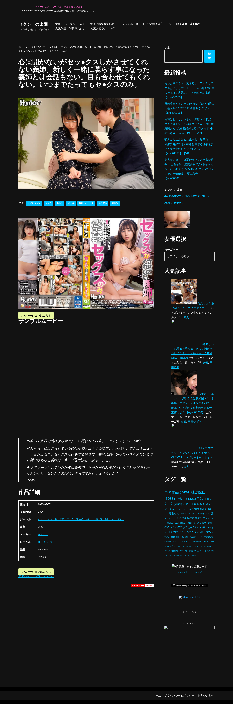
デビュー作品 (187, 532)
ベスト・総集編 (189, 551)
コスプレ (186, 546)
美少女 (173, 504)
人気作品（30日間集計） (70, 28)
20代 (198, 537)
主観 (208, 537)
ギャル (210, 551)
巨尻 (168, 541)
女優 (58, 23)
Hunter (43, 534)
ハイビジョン (34, 203)
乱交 (202, 541)
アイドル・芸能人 (171, 555)
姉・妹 (71, 203)
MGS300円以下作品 (188, 23)
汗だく (183, 555)
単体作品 (177, 492)
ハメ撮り (204, 532)
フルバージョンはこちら (36, 315)
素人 (82, 23)
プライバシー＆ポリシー (179, 695)
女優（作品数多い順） (103, 23)
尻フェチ (192, 555)
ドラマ (176, 527)
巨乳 (204, 498)
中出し (60, 203)
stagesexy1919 (191, 597)
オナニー (201, 551)
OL (194, 541)
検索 (167, 47)
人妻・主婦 (194, 503)
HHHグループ (46, 542)
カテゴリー (171, 249)
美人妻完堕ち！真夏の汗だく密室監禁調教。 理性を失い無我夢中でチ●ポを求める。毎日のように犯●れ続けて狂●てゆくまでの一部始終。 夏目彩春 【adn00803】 (189, 169)
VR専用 (204, 527)
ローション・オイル (201, 546)
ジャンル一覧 (130, 23)
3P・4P (202, 513)
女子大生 (177, 551)
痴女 (200, 508)
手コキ (175, 546)
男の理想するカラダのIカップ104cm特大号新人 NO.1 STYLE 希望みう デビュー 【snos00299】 (189, 108)
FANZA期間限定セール (157, 23)
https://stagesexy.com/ (190, 572)
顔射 (189, 537)
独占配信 (103, 203)
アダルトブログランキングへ (36, 576)
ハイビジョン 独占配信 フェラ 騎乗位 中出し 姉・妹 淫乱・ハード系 (81, 519)
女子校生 (190, 527)
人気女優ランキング (102, 28)
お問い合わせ (206, 695)
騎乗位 (115, 203)
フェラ (48, 203)
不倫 (186, 541)
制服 (180, 537)
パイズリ (200, 523)
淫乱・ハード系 (86, 203)
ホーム (22, 46)
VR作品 (70, 23)
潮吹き (186, 523)
